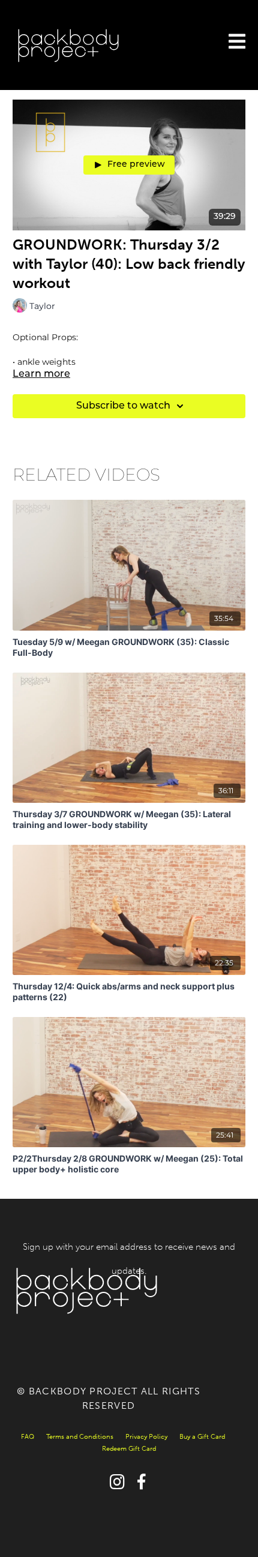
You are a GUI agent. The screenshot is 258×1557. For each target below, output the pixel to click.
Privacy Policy (146, 1437)
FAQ (27, 1437)
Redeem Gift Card (129, 1449)
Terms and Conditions (79, 1437)
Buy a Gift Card (202, 1437)
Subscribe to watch (123, 406)
